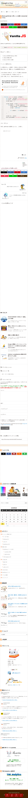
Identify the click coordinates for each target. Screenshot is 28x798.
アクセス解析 (5, 575)
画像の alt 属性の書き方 (13, 335)
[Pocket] (5, 27)
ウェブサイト (3, 414)
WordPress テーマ (8, 549)
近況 (5, 564)
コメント (2, 390)
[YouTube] (14, 454)
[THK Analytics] (14, 774)
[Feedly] (24, 454)
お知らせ (5, 567)
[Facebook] (10, 24)
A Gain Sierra (5, 569)
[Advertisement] (14, 141)
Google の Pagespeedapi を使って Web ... (10, 699)
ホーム (3, 11)
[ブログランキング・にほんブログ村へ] (14, 669)
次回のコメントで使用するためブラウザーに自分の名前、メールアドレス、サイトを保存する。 (14, 420)
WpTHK (7, 554)
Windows (6, 539)
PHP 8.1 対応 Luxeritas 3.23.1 (14, 621)
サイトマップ (5, 577)
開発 (4, 546)
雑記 (5, 562)
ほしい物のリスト (14, 684)
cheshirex (5, 714)
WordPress (6, 544)
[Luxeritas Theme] (14, 753)
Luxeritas (8, 551)
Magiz (4, 693)
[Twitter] (4, 24)
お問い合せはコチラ (16, 672)
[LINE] (13, 27)
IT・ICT (17, 11)
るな (26, 157)
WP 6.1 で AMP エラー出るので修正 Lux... (10, 710)
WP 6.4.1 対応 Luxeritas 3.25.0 (14, 586)
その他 (4, 559)
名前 (2, 403)
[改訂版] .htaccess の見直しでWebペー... (10, 730)
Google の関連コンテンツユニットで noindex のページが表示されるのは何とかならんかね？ (17, 346)
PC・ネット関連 (10, 11)
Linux (5, 541)
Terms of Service (7, 424)
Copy (26, 47)
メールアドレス (4, 408)
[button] (2, 491)
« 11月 (7, 525)
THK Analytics (7, 556)
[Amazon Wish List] (14, 680)
